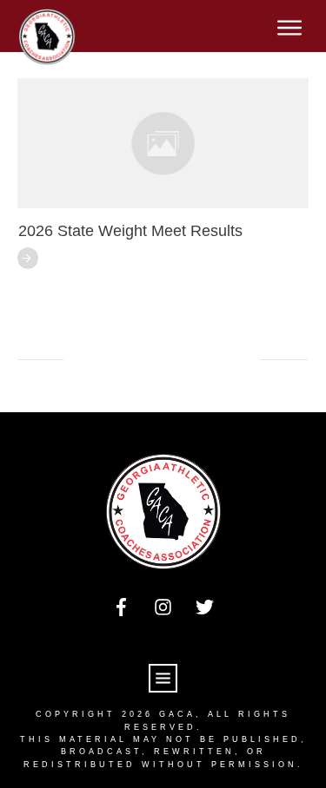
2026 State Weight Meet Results (130, 231)
